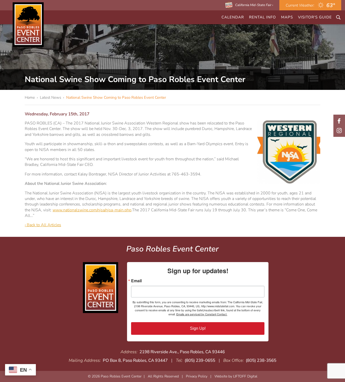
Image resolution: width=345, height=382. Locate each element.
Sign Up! (198, 328)
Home (30, 97)
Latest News (50, 97)
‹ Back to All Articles (43, 225)
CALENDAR (232, 17)
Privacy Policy (196, 376)
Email (136, 281)
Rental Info (262, 17)
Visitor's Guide (315, 17)
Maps (287, 17)
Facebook (339, 121)
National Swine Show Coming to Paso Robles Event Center (116, 97)
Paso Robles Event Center (28, 24)
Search (338, 17)
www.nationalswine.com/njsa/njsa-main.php (92, 210)
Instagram (339, 130)
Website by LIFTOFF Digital (235, 376)
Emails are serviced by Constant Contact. (201, 314)
